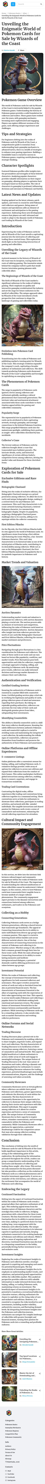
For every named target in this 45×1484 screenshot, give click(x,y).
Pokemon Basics (14, 13)
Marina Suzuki (9, 50)
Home (4, 13)
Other (25, 13)
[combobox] (29, 4)
